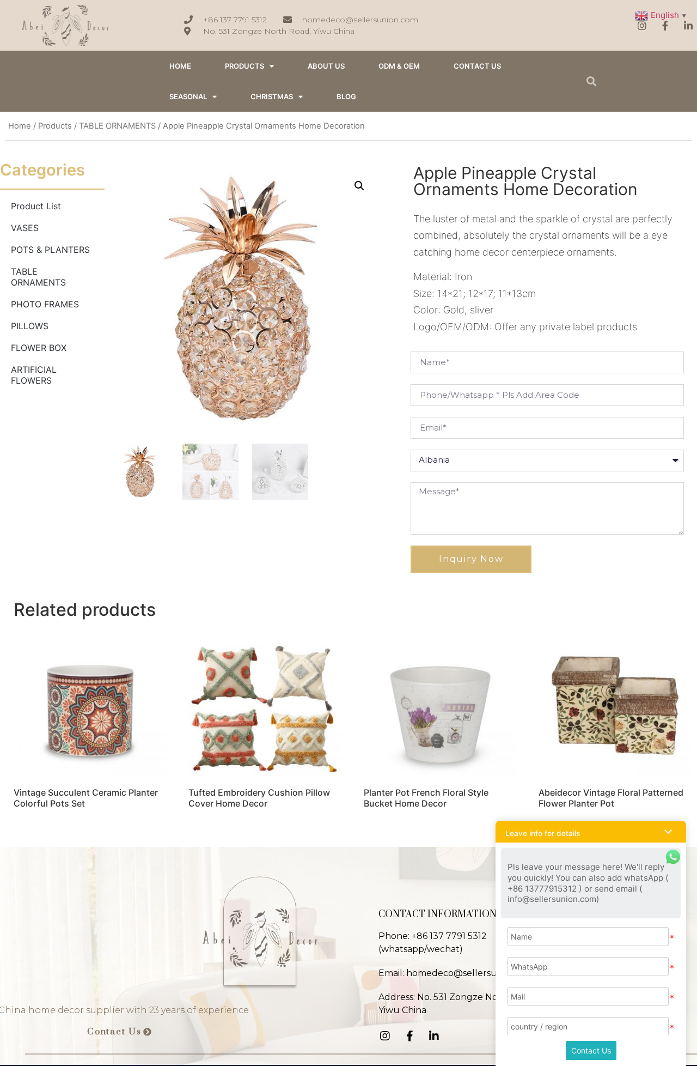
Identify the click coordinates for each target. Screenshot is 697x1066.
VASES (25, 227)
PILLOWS (29, 325)
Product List (36, 206)
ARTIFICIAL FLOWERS (34, 375)
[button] (119, 1032)
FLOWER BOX (38, 347)
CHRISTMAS (271, 96)
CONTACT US (477, 66)
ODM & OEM (399, 66)
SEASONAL (188, 96)
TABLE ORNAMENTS (117, 126)
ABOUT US (326, 66)
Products (244, 66)
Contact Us (591, 1050)
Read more (45, 831)
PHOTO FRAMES (45, 304)
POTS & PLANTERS (50, 249)
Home (19, 126)
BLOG (346, 96)
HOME (180, 66)
